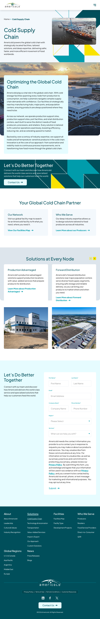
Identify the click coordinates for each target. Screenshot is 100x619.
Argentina (8, 565)
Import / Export (33, 537)
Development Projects (63, 528)
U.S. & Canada (9, 556)
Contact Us (14, 182)
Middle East (8, 569)
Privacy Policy (55, 464)
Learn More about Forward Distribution (68, 299)
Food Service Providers (87, 528)
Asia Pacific (8, 560)
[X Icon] (57, 598)
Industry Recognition (12, 532)
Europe (7, 574)
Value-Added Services (36, 532)
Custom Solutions (34, 546)
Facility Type (58, 523)
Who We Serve (86, 513)
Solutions (32, 513)
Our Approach (33, 541)
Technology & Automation (37, 523)
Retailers (81, 523)
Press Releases (33, 556)
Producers (82, 519)
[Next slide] (94, 258)
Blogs (29, 560)
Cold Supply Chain (34, 519)
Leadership (8, 523)
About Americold (10, 519)
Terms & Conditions (53, 592)
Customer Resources (69, 592)
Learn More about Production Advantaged (22, 290)
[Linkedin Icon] (43, 598)
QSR (79, 537)
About (7, 513)
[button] (94, 5)
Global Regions (12, 550)
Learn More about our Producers (71, 230)
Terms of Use (39, 592)
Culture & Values (10, 528)
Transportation (33, 528)
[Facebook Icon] (50, 598)
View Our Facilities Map (19, 230)
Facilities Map (59, 519)
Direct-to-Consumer (86, 532)
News (30, 550)
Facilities (59, 513)
